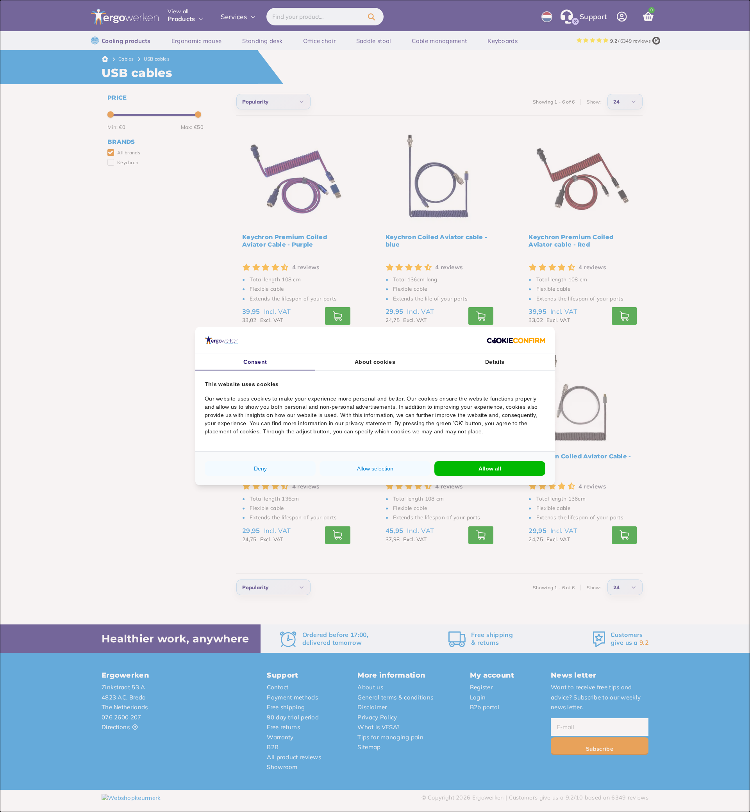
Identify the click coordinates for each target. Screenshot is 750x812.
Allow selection (375, 468)
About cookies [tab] (375, 362)
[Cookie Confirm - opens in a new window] (516, 340)
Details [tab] (494, 362)
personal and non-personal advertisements (339, 407)
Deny (260, 468)
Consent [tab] (255, 362)
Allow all (490, 468)
